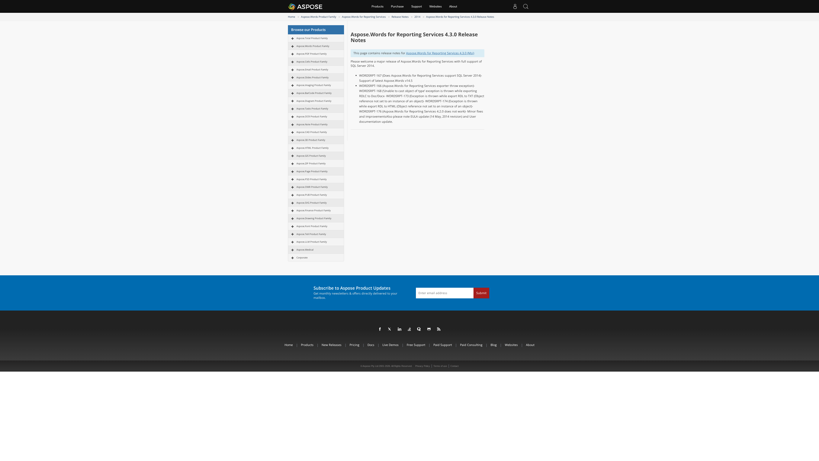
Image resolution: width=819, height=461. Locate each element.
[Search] (525, 6)
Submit (481, 293)
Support (416, 6)
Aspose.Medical (305, 249)
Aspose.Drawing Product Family (313, 218)
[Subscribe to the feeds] (439, 329)
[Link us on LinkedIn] (399, 329)
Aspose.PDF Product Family (311, 53)
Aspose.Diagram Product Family (313, 100)
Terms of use (440, 366)
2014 (417, 17)
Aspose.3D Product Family (310, 140)
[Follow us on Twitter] (390, 329)
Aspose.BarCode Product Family (314, 93)
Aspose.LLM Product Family (311, 241)
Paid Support (442, 345)
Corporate (302, 257)
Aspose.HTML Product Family (312, 147)
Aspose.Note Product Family (312, 124)
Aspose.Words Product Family (318, 17)
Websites (435, 6)
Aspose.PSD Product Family (311, 179)
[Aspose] (305, 6)
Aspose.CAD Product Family (311, 132)
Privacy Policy (422, 366)
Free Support (416, 345)
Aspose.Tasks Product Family (312, 108)
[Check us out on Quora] (419, 329)
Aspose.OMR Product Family (312, 186)
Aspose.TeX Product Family (311, 234)
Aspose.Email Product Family (312, 69)
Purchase (397, 6)
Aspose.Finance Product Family (313, 210)
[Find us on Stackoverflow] (409, 329)
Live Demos (390, 345)
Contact (454, 366)
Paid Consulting (471, 345)
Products (377, 6)
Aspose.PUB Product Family (311, 194)
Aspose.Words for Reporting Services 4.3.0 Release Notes (460, 17)
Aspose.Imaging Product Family (313, 85)
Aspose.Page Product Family (312, 171)
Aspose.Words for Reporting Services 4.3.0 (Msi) (440, 53)
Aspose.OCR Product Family (311, 116)
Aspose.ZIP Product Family (311, 163)
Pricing (354, 345)
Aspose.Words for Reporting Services (364, 17)
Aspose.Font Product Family (311, 226)
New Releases (331, 345)
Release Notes (400, 17)
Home (291, 17)
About (453, 6)
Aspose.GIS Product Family (311, 155)
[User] (515, 6)
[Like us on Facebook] (380, 329)
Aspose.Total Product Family (312, 38)
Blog (494, 345)
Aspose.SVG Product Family (311, 202)
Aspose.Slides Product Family (312, 77)
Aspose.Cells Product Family (311, 61)
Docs (370, 345)
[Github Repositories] (429, 329)
